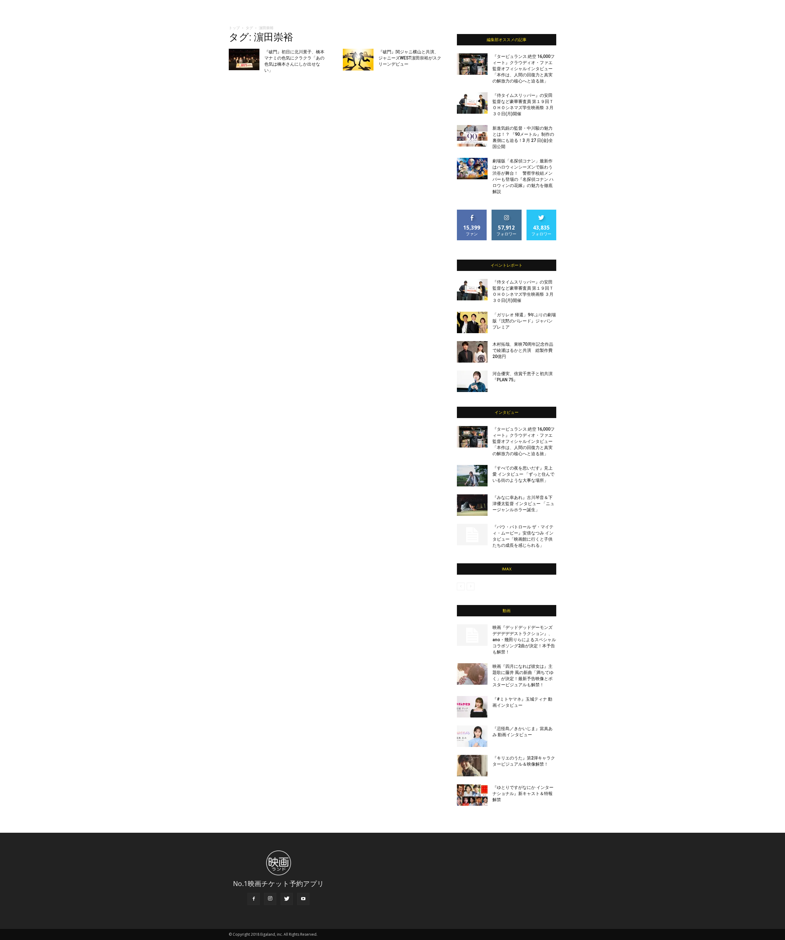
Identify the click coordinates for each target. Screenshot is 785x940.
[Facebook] (253, 899)
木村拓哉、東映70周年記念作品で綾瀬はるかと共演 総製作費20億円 (522, 350)
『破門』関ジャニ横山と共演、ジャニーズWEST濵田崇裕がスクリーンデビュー (409, 58)
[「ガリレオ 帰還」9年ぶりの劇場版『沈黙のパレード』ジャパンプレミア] (472, 322)
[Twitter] (287, 899)
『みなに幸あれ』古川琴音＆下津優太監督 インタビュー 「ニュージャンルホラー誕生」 (523, 503)
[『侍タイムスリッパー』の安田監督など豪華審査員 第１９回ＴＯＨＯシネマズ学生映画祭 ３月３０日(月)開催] (472, 103)
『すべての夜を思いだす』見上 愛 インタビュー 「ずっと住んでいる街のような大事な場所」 (523, 474)
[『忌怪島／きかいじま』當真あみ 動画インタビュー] (472, 736)
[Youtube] (303, 899)
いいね (472, 212)
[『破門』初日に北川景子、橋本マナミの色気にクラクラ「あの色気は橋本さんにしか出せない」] (244, 59)
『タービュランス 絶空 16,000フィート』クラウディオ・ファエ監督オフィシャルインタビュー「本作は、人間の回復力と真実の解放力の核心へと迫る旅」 (523, 68)
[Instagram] (270, 899)
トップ (234, 27)
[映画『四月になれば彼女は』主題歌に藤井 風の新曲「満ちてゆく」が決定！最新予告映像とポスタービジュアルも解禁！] (472, 674)
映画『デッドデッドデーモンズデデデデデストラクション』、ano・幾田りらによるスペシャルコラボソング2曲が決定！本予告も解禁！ (524, 639)
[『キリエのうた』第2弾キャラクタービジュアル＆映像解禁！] (472, 765)
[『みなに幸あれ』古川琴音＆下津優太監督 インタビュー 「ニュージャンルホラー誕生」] (472, 505)
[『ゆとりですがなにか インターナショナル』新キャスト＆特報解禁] (472, 795)
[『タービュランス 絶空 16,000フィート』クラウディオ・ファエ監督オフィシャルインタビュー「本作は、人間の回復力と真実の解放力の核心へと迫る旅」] (472, 64)
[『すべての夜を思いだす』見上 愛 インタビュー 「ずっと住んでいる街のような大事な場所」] (472, 475)
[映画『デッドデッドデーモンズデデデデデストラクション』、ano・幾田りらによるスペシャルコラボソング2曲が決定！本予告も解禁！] (472, 635)
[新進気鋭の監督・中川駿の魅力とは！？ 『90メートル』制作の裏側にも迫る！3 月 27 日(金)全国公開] (472, 136)
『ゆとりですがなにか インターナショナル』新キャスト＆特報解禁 (522, 793)
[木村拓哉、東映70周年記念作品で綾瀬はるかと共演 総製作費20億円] (472, 352)
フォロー (506, 212)
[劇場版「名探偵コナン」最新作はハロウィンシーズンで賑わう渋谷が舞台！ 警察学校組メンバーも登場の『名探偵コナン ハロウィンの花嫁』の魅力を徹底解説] (472, 168)
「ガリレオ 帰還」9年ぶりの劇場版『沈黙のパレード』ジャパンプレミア (524, 320)
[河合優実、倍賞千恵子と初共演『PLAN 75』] (472, 381)
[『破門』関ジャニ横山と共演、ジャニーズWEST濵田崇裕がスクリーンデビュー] (358, 59)
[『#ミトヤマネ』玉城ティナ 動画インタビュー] (472, 706)
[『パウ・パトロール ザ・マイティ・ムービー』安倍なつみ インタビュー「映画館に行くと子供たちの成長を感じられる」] (472, 534)
